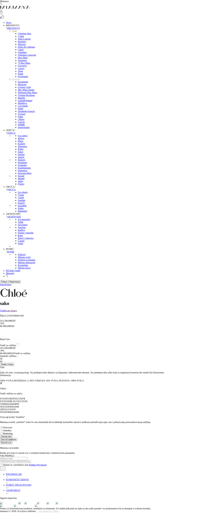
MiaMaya (22, 103)
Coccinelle (23, 106)
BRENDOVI (13, 28)
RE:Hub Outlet (13, 270)
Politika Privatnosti (38, 465)
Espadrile (22, 205)
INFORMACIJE (14, 474)
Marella (21, 98)
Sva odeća (22, 135)
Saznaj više (6, 436)
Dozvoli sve (6, 443)
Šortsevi (21, 160)
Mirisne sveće (24, 257)
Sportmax (22, 60)
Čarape (21, 241)
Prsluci (21, 184)
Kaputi (21, 176)
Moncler (22, 44)
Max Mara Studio (26, 90)
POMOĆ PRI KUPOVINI (18, 485)
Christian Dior (24, 33)
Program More (25, 173)
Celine (21, 36)
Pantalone (22, 162)
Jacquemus (23, 82)
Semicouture (24, 127)
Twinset (21, 114)
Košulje (21, 143)
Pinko (20, 108)
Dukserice (22, 170)
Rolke (20, 149)
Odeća (8, 284)
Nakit (20, 243)
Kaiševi (21, 230)
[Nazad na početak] (2, 468)
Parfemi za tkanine (26, 260)
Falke (20, 116)
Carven (21, 122)
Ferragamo (23, 76)
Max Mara (23, 57)
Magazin (10, 273)
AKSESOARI (14, 216)
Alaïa (20, 71)
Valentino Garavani (27, 55)
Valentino (22, 52)
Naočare (22, 227)
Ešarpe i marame (25, 233)
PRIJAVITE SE (7, 462)
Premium (16, 79)
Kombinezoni (24, 168)
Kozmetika (23, 265)
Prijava (4, 282)
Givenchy (22, 65)
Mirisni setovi (24, 268)
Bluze (20, 141)
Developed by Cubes (48, 511)
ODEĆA (11, 133)
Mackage (22, 84)
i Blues (21, 119)
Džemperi (22, 146)
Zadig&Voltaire (25, 100)
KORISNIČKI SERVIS (17, 479)
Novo (8, 22)
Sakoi (20, 152)
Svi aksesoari (24, 219)
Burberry (22, 41)
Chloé (20, 49)
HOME (10, 252)
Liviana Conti (24, 87)
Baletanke (22, 211)
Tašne (20, 222)
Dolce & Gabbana (26, 47)
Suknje (21, 157)
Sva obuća (23, 192)
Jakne (20, 181)
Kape (20, 235)
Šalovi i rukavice (26, 238)
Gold (14, 31)
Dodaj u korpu (7, 364)
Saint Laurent (24, 39)
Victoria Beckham (26, 95)
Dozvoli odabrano (8, 439)
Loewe (21, 68)
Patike (21, 208)
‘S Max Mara (24, 63)
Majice (21, 138)
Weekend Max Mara (27, 92)
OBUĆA (11, 189)
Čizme (21, 195)
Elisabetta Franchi (26, 111)
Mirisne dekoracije (26, 262)
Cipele (21, 197)
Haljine (21, 154)
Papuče (21, 203)
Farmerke (22, 165)
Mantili (21, 178)
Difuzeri (22, 254)
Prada (20, 74)
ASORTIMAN (13, 490)
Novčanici (22, 224)
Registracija (15, 282)
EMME (21, 124)
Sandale (21, 200)
